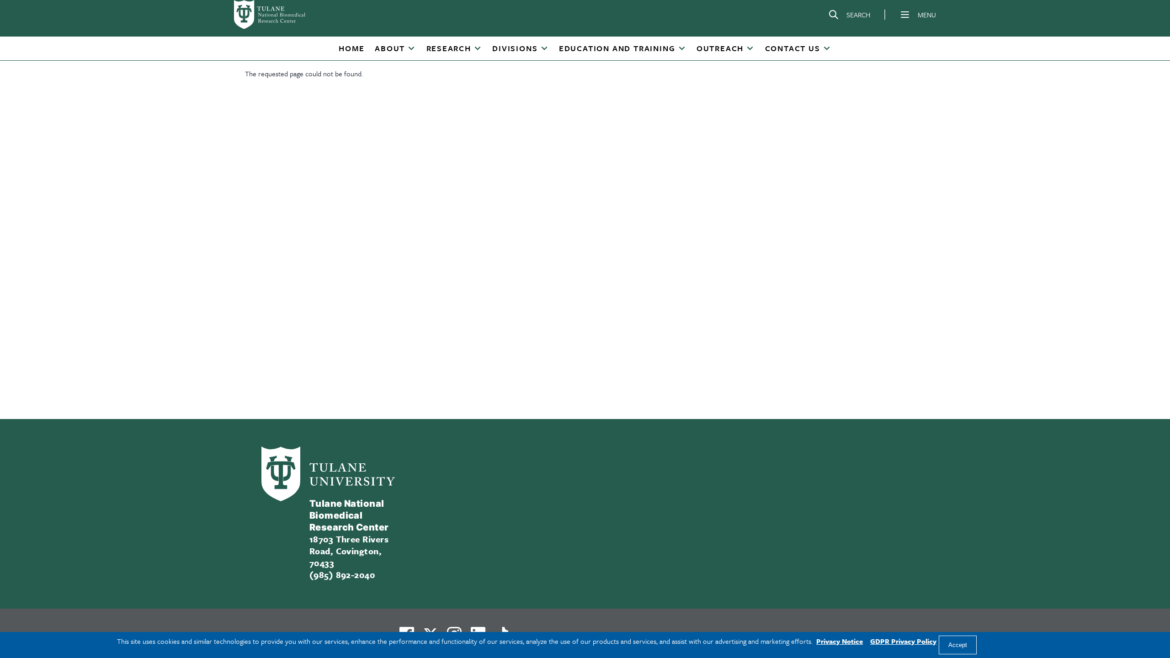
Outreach (720, 48)
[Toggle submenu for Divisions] (544, 48)
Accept (957, 645)
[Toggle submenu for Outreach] (750, 48)
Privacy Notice (839, 641)
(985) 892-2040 (342, 574)
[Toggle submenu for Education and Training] (681, 48)
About (390, 48)
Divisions (514, 48)
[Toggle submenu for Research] (477, 48)
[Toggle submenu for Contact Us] (826, 48)
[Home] (281, 14)
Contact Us (792, 48)
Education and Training (617, 48)
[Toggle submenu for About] (411, 48)
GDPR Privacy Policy (903, 641)
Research (448, 48)
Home (352, 48)
